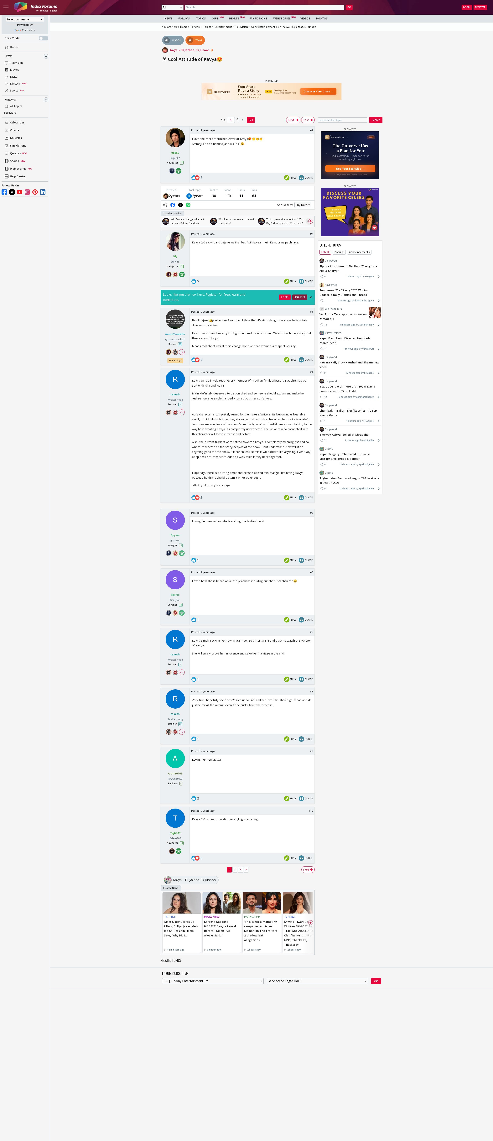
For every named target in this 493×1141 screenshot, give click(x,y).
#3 (311, 311)
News (8, 56)
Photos (322, 18)
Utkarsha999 (367, 324)
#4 (311, 372)
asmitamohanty (365, 397)
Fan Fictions (18, 146)
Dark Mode (12, 38)
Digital (14, 77)
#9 (311, 751)
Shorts (14, 161)
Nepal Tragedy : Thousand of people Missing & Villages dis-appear (344, 456)
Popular (339, 252)
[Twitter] (12, 192)
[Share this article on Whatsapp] (188, 205)
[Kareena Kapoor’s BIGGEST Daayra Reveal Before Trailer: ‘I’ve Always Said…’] (222, 903)
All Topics (16, 106)
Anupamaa (331, 284)
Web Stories (18, 169)
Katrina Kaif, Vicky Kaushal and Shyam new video (349, 365)
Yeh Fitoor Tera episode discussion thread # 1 (343, 316)
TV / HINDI (169, 916)
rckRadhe (368, 440)
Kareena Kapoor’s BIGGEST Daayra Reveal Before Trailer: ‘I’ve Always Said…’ (220, 928)
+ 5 (181, 412)
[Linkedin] (42, 192)
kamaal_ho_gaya (364, 300)
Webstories (281, 18)
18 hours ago (353, 421)
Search (376, 120)
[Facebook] (4, 192)
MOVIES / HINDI (212, 916)
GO (349, 7)
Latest (325, 252)
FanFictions (258, 18)
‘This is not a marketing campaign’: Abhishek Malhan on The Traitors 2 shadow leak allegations (260, 931)
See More (10, 113)
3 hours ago (345, 397)
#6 (311, 572)
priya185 (369, 372)
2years (174, 195)
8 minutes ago (347, 324)
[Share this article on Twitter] (180, 205)
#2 (311, 234)
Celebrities (17, 122)
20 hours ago (347, 464)
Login (466, 7)
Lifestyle (15, 84)
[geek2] (166, 196)
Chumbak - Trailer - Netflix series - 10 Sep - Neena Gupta (349, 413)
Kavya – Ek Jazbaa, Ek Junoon (189, 50)
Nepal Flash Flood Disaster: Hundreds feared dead (344, 340)
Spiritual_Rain (366, 464)
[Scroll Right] (310, 221)
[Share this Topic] (165, 205)
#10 (311, 810)
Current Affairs (333, 333)
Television (16, 63)
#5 (311, 512)
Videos (14, 130)
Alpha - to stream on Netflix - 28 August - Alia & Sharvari (348, 268)
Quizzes (15, 153)
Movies (14, 70)
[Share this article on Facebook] (172, 205)
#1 (311, 130)
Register (480, 7)
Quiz (215, 18)
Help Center (18, 176)
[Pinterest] (35, 192)
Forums (10, 100)
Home (14, 47)
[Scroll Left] (164, 221)
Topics (201, 18)
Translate (28, 30)
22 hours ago (347, 488)
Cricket (329, 448)
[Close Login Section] (310, 297)
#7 (311, 632)
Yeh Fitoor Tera (333, 308)
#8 (311, 691)
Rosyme (369, 276)
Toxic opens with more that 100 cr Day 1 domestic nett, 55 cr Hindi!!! (347, 389)
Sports (14, 90)
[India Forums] (35, 7)
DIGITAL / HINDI (252, 916)
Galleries (16, 138)
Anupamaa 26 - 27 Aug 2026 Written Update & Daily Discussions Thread (344, 292)
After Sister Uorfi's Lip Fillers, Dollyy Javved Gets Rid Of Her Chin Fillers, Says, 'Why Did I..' (181, 928)
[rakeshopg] (189, 196)
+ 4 (181, 352)
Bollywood (331, 260)
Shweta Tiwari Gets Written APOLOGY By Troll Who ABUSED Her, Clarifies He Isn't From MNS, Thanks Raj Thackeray (299, 933)
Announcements (359, 252)
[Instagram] (27, 192)
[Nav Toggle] (6, 7)
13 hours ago (352, 372)
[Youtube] (19, 192)
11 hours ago (352, 440)
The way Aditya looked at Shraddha (344, 434)
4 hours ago (354, 276)
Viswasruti (368, 348)
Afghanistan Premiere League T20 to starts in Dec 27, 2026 (349, 480)
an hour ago (351, 348)
